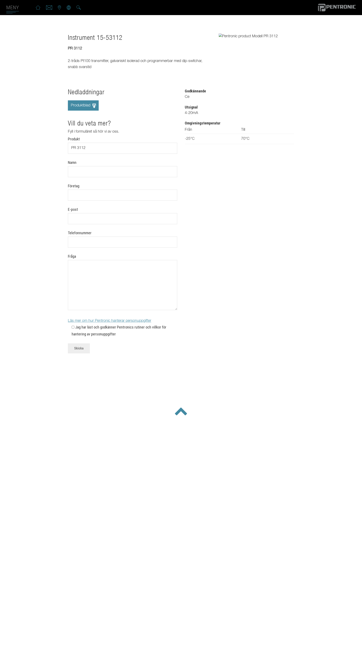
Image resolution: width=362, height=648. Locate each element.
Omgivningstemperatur (202, 123)
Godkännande (195, 91)
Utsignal (191, 107)
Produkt (74, 139)
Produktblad (81, 105)
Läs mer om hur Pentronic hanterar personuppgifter (109, 321)
